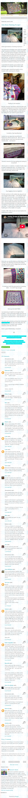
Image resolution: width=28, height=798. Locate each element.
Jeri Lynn (7, 582)
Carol (6, 465)
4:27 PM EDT (8, 606)
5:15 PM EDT (8, 625)
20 (24, 662)
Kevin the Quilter (9, 685)
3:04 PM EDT (8, 566)
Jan (6, 544)
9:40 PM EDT (8, 690)
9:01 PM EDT (8, 660)
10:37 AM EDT (8, 446)
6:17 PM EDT (8, 736)
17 (24, 608)
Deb (6, 402)
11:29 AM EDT (8, 487)
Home (14, 761)
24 (24, 722)
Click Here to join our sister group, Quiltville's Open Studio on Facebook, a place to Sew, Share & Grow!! (14, 342)
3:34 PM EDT (8, 579)
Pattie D (7, 394)
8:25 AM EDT (8, 367)
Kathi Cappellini (9, 642)
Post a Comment (6, 739)
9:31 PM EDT (8, 682)
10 (24, 489)
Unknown (7, 370)
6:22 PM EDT (8, 639)
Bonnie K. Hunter (5, 350)
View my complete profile (7, 790)
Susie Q (7, 708)
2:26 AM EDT (8, 705)
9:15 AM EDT (8, 418)
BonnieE (7, 663)
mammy (7, 723)
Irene (6, 475)
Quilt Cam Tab (5, 322)
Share (3, 352)
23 (24, 707)
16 (24, 581)
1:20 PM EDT (8, 551)
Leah (6, 436)
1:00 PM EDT (8, 541)
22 (24, 693)
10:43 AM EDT (8, 462)
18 (24, 627)
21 (24, 684)
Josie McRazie (8, 569)
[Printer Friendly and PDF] (5, 347)
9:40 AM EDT (8, 433)
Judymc (7, 609)
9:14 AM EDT (8, 399)
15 (24, 568)
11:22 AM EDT (8, 472)
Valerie (6, 421)
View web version (14, 764)
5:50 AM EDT (8, 720)
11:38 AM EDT (8, 512)
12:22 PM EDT (8, 521)
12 (24, 523)
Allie (6, 515)
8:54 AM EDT (8, 391)
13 (24, 543)
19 (24, 641)
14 (24, 553)
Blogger (17, 796)
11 (24, 514)
